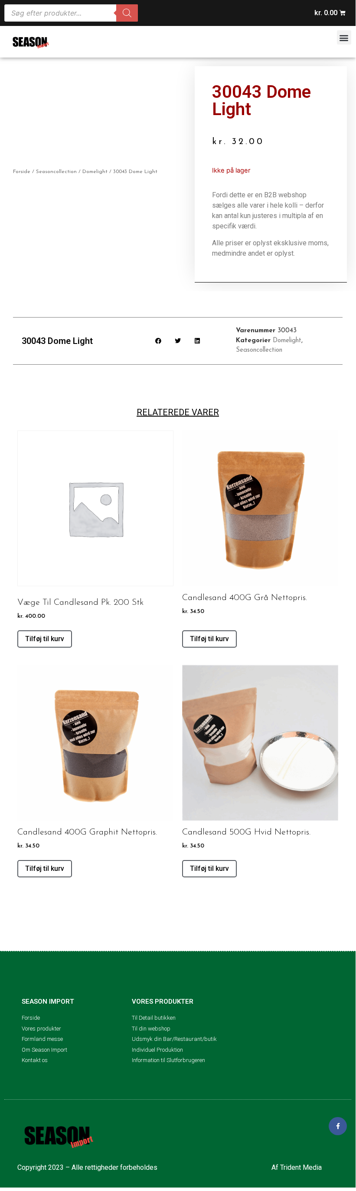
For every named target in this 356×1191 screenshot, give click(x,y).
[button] (344, 37)
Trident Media (301, 1167)
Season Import (48, 1001)
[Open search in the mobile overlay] (71, 13)
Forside (21, 171)
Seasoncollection (56, 171)
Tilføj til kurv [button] (44, 639)
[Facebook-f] (338, 1126)
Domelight (95, 171)
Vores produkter (162, 1001)
